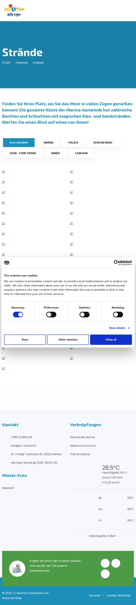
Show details (117, 327)
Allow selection (68, 339)
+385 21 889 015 (21, 437)
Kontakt (95, 595)
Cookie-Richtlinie (118, 595)
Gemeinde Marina (82, 437)
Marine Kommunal (82, 446)
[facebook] (105, 563)
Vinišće (55, 153)
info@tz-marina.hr (24, 446)
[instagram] (115, 563)
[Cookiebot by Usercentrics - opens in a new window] (116, 262)
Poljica (73, 142)
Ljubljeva (81, 153)
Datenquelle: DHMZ (102, 536)
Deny (25, 339)
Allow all (111, 339)
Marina (48, 142)
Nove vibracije (12, 598)
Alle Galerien (19, 142)
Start (6, 63)
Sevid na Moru (102, 142)
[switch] (51, 314)
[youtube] (105, 573)
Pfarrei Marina (80, 454)
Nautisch (8, 488)
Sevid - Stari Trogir (23, 153)
